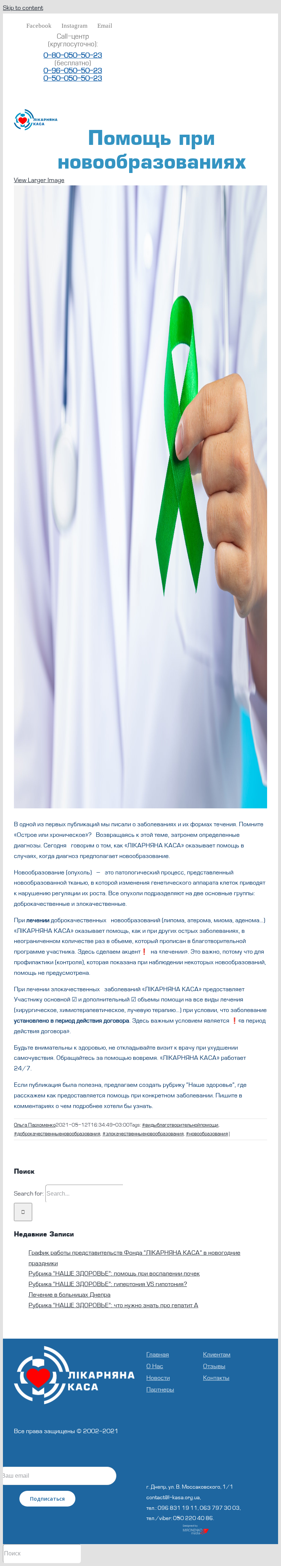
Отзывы (214, 1366)
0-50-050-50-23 (73, 78)
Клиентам (217, 1354)
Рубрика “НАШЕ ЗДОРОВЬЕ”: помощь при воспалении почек (114, 1273)
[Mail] (216, 1466)
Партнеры (160, 1389)
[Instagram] (207, 1466)
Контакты (216, 1377)
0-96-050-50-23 (73, 70)
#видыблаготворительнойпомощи (180, 1125)
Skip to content (23, 7)
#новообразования (207, 1133)
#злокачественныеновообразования (143, 1133)
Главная (157, 1354)
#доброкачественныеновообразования (57, 1133)
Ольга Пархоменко (35, 1125)
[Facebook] (197, 1466)
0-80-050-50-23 (73, 55)
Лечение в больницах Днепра (69, 1294)
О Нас (154, 1366)
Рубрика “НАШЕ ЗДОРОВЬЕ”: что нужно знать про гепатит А (113, 1305)
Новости (158, 1377)
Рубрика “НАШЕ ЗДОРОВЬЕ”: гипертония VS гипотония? (108, 1284)
